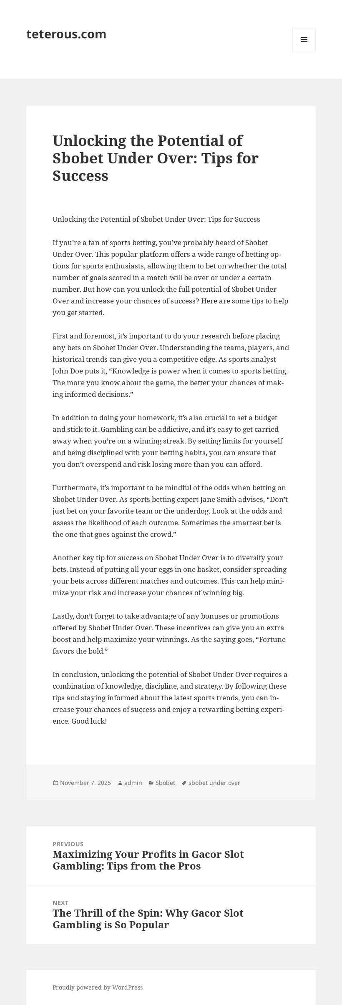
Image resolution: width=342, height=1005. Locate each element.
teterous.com (66, 33)
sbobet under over (214, 783)
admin (133, 783)
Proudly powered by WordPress (98, 987)
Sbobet (165, 783)
